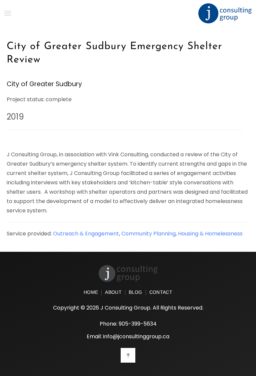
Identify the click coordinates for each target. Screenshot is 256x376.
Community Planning (148, 233)
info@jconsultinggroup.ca (136, 336)
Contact (160, 292)
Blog (135, 292)
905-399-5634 (138, 324)
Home (91, 292)
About (113, 292)
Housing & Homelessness (210, 233)
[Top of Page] (128, 355)
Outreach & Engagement (86, 233)
